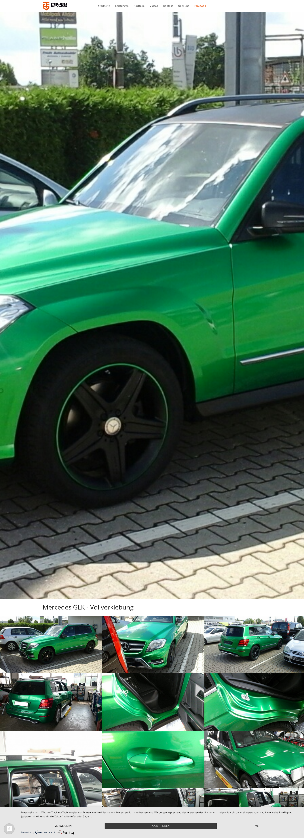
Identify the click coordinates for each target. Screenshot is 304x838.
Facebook (200, 6)
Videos (154, 6)
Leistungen (122, 6)
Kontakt (168, 6)
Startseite (104, 6)
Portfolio (139, 6)
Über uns (183, 6)
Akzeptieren (161, 825)
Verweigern (63, 825)
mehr (258, 825)
